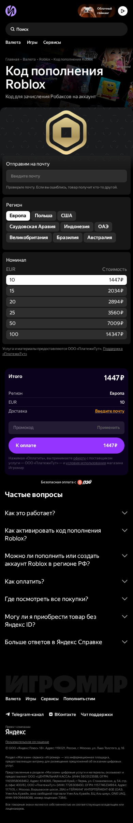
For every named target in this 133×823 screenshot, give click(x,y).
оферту (79, 458)
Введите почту (109, 411)
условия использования (86, 463)
